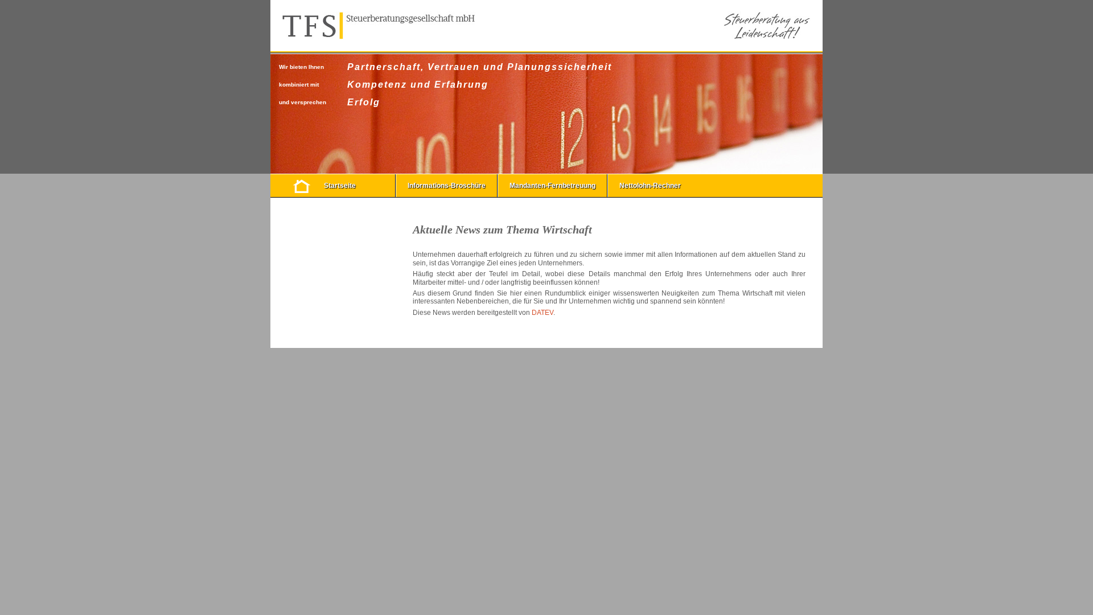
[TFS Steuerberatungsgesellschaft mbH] (378, 25)
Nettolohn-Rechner (650, 186)
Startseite (340, 186)
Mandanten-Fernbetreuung (552, 186)
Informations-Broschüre (447, 186)
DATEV (542, 313)
